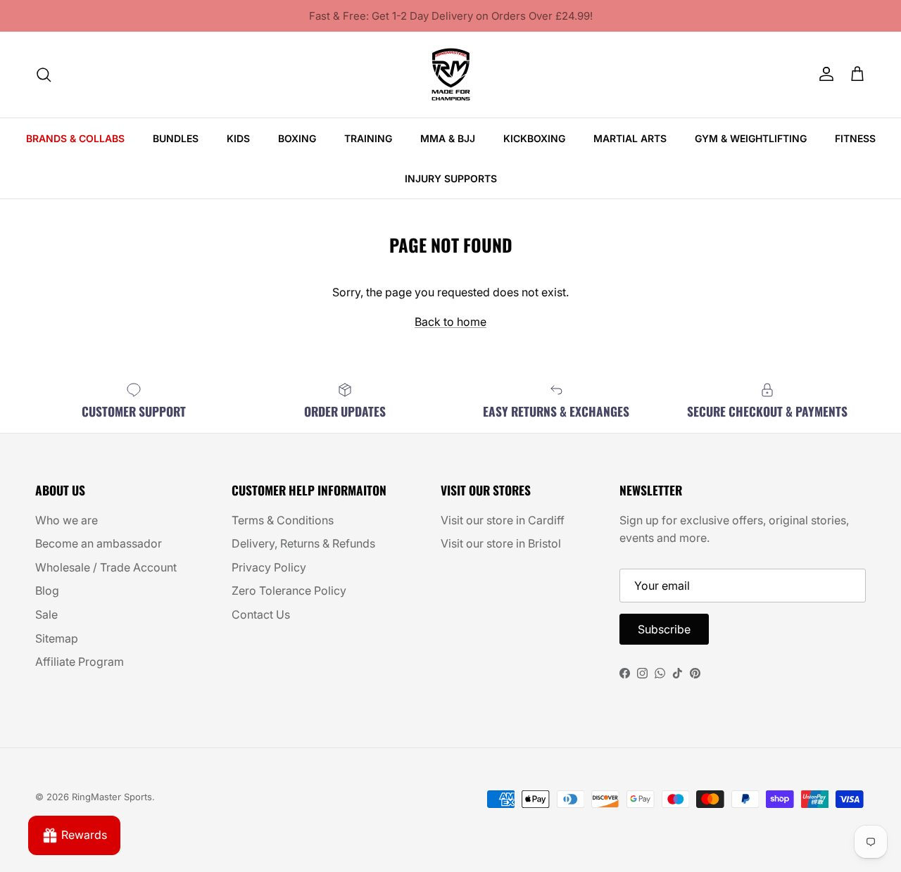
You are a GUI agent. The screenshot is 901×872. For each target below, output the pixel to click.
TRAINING (368, 138)
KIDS (238, 138)
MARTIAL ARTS (630, 138)
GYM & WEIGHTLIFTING (751, 138)
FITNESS (855, 138)
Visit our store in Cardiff (503, 520)
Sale (46, 614)
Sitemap (56, 638)
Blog (47, 590)
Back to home (450, 322)
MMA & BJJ (447, 138)
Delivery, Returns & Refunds (303, 543)
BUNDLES (176, 138)
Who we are (66, 520)
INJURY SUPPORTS (451, 178)
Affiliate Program (79, 662)
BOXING (297, 138)
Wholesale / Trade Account (106, 567)
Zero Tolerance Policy (289, 590)
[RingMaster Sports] (450, 74)
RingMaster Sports (112, 796)
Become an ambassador (98, 543)
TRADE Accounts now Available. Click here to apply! (450, 21)
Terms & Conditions (283, 520)
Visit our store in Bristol (501, 543)
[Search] (43, 74)
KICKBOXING (534, 138)
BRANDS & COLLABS (75, 138)
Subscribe (664, 629)
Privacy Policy (269, 567)
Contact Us (261, 614)
